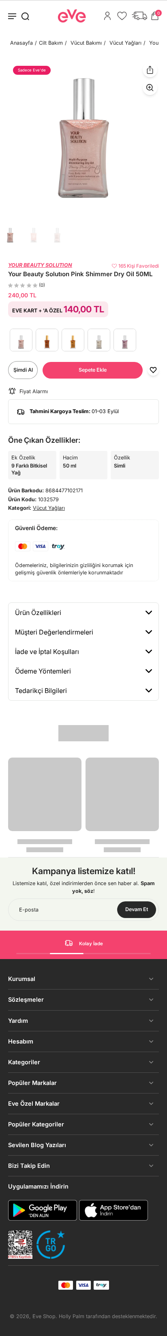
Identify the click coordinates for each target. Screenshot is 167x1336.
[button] (93, 370)
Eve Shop (44, 1316)
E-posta (29, 910)
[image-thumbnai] (10, 235)
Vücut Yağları (125, 43)
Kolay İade (91, 943)
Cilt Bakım (51, 43)
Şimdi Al (23, 370)
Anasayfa (21, 43)
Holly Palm (71, 1316)
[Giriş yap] (107, 16)
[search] (25, 16)
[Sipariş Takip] (139, 16)
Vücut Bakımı (86, 43)
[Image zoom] (83, 138)
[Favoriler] (122, 16)
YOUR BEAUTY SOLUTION (40, 265)
